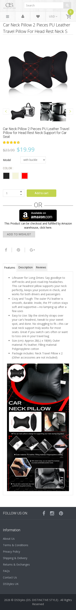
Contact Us (10, 577)
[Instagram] (52, 513)
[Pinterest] (61, 513)
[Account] (22, 17)
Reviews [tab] (41, 267)
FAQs (6, 571)
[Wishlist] (38, 17)
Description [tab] (25, 267)
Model (7, 160)
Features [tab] (9, 267)
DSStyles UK (11, 584)
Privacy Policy (11, 551)
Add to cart (41, 193)
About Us (9, 538)
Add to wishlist (19, 234)
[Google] (32, 250)
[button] (11, 142)
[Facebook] (5, 250)
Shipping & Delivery (15, 558)
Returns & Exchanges (16, 564)
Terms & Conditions (15, 545)
